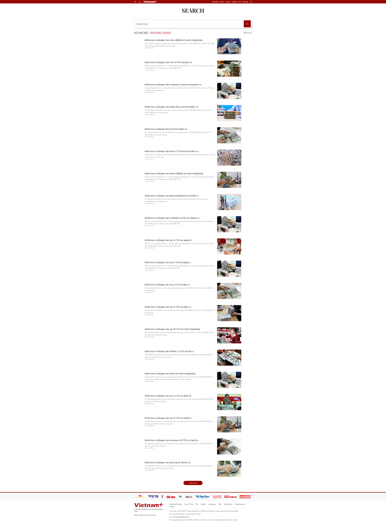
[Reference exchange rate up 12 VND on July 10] (229, 291)
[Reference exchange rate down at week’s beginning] (229, 380)
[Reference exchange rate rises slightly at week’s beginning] (229, 46)
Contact (172, 506)
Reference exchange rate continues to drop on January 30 (173, 84)
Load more (193, 483)
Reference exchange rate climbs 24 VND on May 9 (169, 351)
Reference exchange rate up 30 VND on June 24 (168, 306)
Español (234, 2)
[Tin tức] (170, 497)
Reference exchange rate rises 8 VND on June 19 (168, 62)
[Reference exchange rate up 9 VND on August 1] (229, 269)
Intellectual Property (175, 504)
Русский (245, 2)
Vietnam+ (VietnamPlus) (150, 1)
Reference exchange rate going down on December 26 (171, 106)
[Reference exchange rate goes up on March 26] (229, 469)
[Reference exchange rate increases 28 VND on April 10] (229, 446)
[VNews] (162, 497)
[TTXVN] (153, 497)
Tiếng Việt (215, 2)
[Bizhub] (189, 497)
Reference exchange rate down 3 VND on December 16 (171, 151)
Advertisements (240, 504)
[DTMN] (230, 497)
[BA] (245, 497)
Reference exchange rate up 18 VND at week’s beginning (172, 328)
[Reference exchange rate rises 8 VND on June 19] (229, 69)
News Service (228, 504)
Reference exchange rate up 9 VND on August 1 (168, 262)
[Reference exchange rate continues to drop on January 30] (229, 91)
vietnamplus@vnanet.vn (181, 517)
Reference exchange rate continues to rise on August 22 (172, 217)
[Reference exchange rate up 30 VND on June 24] (229, 313)
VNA (219, 504)
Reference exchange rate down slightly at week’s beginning (174, 173)
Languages (212, 504)
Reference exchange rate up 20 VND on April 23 (168, 417)
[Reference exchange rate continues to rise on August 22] (229, 224)
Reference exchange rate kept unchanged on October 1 (172, 195)
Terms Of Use (189, 504)
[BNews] (180, 497)
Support (203, 504)
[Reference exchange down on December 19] (229, 135)
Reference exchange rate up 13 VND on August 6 (168, 240)
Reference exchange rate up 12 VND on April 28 (168, 395)
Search (193, 10)
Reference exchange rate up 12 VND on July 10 (167, 284)
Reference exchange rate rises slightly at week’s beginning (173, 39)
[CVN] (217, 497)
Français (228, 2)
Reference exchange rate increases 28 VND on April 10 (171, 440)
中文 (240, 1)
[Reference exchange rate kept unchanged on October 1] (229, 202)
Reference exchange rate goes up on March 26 (167, 462)
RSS (197, 504)
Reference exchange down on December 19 (166, 128)
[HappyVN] (140, 497)
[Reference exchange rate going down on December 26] (229, 113)
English (222, 2)
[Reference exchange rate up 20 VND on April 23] (229, 424)
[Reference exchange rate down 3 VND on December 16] (229, 157)
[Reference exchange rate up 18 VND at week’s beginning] (229, 335)
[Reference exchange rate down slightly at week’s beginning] (229, 180)
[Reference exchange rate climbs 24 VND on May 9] (229, 358)
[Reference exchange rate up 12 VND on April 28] (229, 402)
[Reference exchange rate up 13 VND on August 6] (229, 246)
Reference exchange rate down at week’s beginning (170, 373)
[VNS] (202, 497)
